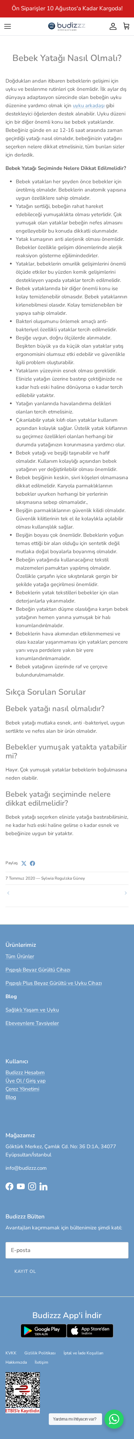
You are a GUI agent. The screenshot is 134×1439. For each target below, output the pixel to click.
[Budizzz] (67, 26)
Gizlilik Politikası (40, 1353)
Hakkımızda (16, 1362)
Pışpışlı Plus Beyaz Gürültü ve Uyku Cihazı (53, 983)
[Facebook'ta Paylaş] (32, 863)
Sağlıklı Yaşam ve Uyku (32, 1009)
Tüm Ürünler (19, 956)
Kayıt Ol (25, 1271)
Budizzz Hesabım (25, 1072)
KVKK (10, 1353)
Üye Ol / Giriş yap (25, 1080)
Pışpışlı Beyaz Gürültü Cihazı (37, 969)
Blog (10, 1097)
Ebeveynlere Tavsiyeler (32, 1023)
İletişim (41, 1362)
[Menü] (7, 26)
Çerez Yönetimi (22, 1089)
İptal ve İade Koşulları (83, 1353)
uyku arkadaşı (88, 105)
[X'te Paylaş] (23, 863)
